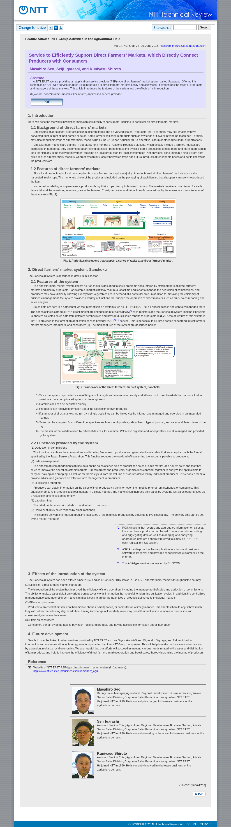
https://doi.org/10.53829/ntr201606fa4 (183, 45)
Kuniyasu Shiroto (105, 69)
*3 (118, 563)
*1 (118, 527)
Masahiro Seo (42, 69)
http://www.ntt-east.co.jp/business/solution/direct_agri (65, 671)
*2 (118, 549)
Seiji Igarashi (68, 69)
